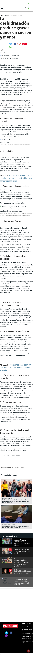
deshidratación (4, 467)
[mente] (16, 462)
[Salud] (23, 462)
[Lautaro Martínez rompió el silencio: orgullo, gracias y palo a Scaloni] (7, 541)
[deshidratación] (4, 462)
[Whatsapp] (10, 47)
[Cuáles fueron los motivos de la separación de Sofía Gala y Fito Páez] (7, 571)
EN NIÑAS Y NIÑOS (7, 498)
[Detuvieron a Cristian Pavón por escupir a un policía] (7, 551)
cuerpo (10, 467)
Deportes (30, 633)
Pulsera (12, 175)
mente (16, 467)
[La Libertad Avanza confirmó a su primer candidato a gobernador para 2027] (7, 581)
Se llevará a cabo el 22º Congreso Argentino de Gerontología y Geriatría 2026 (15, 527)
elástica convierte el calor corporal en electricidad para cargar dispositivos (16, 178)
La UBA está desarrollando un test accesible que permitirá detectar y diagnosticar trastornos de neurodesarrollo (16, 501)
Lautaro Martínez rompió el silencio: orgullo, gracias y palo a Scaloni (22, 542)
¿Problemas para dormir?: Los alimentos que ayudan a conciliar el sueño (16, 368)
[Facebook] (15, 44)
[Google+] (19, 44)
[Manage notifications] (28, 651)
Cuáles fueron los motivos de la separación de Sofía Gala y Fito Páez (22, 571)
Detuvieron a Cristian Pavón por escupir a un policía (22, 551)
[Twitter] (10, 44)
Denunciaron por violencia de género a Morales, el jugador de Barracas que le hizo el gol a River (21, 562)
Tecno (29, 639)
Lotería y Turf (24, 642)
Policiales (25, 633)
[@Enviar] (1, 50)
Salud (22, 467)
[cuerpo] (10, 462)
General (24, 639)
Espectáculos (26, 636)
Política (29, 629)
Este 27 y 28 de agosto (9, 525)
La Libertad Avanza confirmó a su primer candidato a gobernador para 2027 (22, 582)
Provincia (30, 627)
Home (24, 627)
